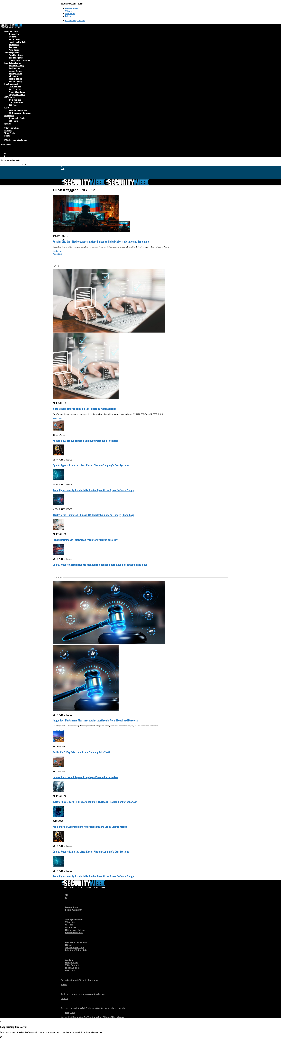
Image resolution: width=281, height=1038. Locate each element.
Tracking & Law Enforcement (19, 60)
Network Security (15, 81)
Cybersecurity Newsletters (74, 932)
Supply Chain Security (17, 94)
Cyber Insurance (15, 86)
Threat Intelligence (16, 55)
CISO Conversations (16, 102)
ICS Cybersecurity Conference (75, 20)
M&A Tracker (14, 121)
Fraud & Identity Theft (17, 42)
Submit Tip (64, 984)
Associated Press (58, 730)
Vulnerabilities (14, 50)
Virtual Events (70, 13)
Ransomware (13, 47)
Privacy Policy (70, 970)
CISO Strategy (9, 97)
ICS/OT (7, 107)
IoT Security (13, 76)
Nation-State (14, 44)
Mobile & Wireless (15, 78)
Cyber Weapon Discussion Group (76, 942)
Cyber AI (7, 123)
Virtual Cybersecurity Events (74, 919)
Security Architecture (12, 63)
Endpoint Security (15, 71)
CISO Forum (13, 105)
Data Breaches (14, 39)
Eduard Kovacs (57, 418)
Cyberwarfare (14, 34)
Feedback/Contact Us (72, 967)
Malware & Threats (11, 31)
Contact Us (64, 998)
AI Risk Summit (70, 927)
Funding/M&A (9, 115)
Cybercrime (13, 36)
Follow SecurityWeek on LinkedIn (76, 950)
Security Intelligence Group (74, 947)
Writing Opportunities (72, 965)
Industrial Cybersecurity (18, 110)
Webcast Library (70, 922)
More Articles (57, 254)
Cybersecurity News (71, 8)
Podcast (68, 16)
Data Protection (15, 89)
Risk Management (11, 84)
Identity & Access (15, 73)
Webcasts (68, 11)
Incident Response (16, 57)
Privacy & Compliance (17, 92)
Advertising (69, 960)
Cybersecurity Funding (17, 118)
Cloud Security (14, 68)
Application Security (16, 65)
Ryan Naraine (57, 251)
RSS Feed (68, 945)
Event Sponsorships (71, 962)
